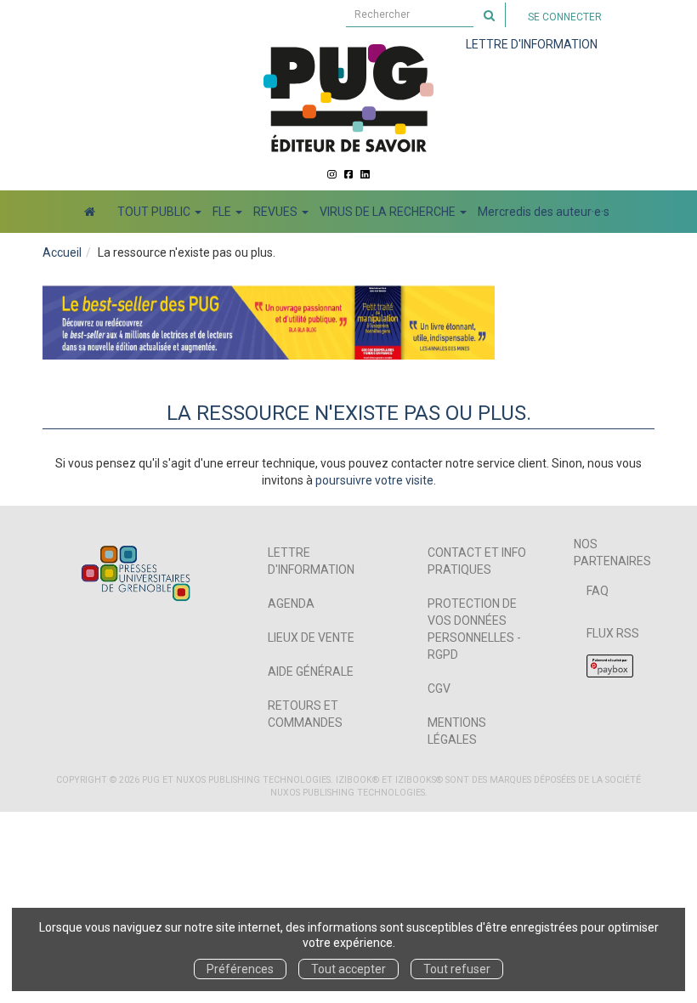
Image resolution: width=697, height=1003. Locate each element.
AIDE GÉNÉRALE (311, 671)
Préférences (240, 969)
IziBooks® (419, 779)
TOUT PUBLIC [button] (155, 211)
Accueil (62, 252)
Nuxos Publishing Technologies (347, 792)
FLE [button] (223, 211)
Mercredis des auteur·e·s (543, 211)
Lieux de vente (311, 637)
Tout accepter (348, 969)
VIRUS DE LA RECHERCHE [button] (389, 211)
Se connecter (565, 17)
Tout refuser (456, 969)
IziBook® (357, 779)
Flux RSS (612, 633)
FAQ (597, 591)
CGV (439, 688)
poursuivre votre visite (374, 480)
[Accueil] (89, 211)
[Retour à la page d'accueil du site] (349, 97)
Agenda (291, 603)
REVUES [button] (276, 211)
